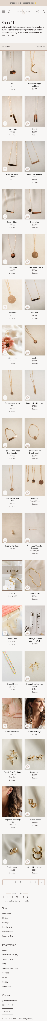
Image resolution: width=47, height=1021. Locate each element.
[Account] (37, 11)
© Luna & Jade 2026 (9, 1019)
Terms (4, 977)
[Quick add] (5, 78)
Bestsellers (6, 913)
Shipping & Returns (10, 968)
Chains (5, 918)
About (4, 950)
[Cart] (43, 11)
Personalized (7, 931)
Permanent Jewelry (10, 955)
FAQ (4, 964)
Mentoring (6, 986)
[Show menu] (3, 11)
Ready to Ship (7, 936)
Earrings (5, 922)
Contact (5, 973)
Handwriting (7, 927)
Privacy (5, 982)
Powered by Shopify (26, 1019)
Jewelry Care (7, 959)
